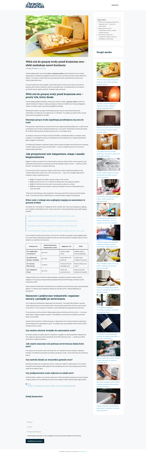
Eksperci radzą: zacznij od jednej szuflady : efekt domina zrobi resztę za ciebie (51, 216)
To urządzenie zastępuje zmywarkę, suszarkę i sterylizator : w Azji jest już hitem (108, 310)
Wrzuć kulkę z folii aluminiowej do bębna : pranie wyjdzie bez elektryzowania (108, 199)
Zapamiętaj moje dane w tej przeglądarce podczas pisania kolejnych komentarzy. (54, 436)
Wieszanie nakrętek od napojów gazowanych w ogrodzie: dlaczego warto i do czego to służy (56, 231)
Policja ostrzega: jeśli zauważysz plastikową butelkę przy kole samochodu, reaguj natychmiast (107, 244)
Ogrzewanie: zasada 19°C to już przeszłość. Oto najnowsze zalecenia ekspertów (52, 226)
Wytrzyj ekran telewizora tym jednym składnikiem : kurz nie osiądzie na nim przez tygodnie (107, 220)
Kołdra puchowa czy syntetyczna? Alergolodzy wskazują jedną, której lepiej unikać (53, 221)
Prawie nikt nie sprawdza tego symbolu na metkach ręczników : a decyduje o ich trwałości (108, 336)
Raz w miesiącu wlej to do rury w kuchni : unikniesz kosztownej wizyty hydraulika (108, 266)
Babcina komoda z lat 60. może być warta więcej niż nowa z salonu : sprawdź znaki (108, 130)
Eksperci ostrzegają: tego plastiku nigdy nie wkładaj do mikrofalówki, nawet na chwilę (108, 290)
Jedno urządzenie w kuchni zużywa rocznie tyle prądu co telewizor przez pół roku (108, 360)
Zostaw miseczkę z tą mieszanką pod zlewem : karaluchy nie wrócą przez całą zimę (108, 408)
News (29, 384)
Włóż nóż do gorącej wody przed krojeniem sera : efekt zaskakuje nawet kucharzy (108, 82)
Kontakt (115, 5)
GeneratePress (83, 451)
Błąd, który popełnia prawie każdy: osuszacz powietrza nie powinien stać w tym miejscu (108, 384)
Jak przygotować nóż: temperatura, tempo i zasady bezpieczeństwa (107, 30)
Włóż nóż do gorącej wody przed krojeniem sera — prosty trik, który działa (108, 24)
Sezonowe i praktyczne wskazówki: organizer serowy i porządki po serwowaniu (108, 37)
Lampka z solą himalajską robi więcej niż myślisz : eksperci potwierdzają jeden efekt (51, 386)
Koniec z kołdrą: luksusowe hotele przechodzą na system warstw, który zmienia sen (108, 175)
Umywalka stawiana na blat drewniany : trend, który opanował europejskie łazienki (108, 154)
